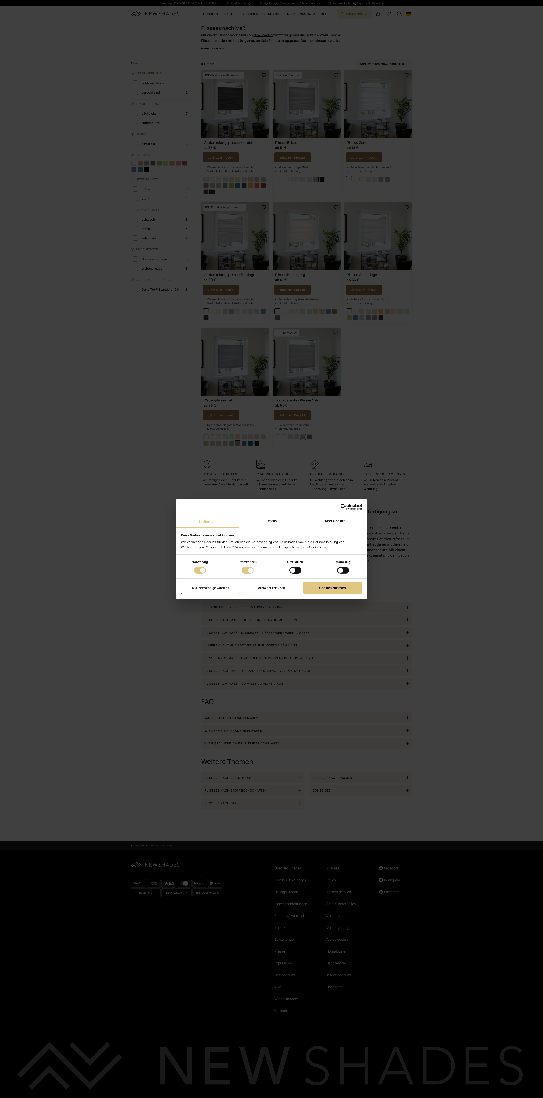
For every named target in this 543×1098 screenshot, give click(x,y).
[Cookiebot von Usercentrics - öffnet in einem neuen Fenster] (343, 507)
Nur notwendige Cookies (210, 588)
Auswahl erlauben (271, 588)
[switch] (248, 570)
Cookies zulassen (332, 588)
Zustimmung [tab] (208, 521)
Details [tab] (271, 520)
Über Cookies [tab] (335, 520)
